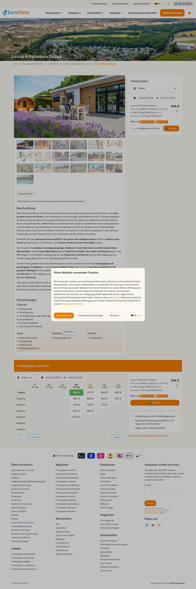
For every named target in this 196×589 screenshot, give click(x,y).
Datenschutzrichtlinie (72, 303)
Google (116, 297)
